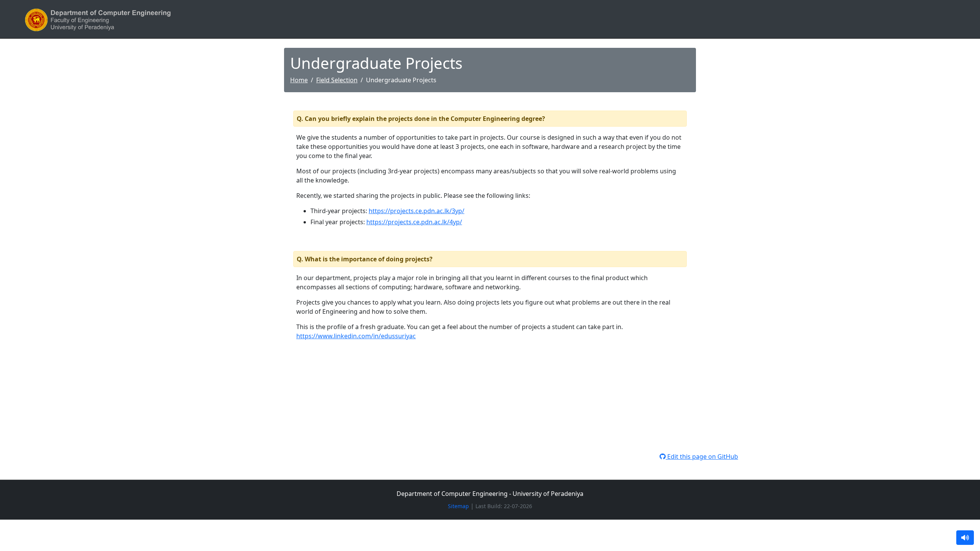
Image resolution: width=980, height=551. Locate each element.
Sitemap (458, 506)
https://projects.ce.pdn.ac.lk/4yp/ (414, 222)
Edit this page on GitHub (702, 456)
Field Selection (337, 80)
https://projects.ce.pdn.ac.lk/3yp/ (416, 211)
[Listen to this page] (965, 537)
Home (299, 80)
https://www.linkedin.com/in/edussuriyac (356, 336)
